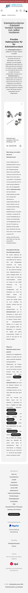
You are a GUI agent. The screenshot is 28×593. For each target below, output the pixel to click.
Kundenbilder (14, 501)
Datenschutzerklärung (14, 493)
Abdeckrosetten (12, 422)
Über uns (14, 474)
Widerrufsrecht (14, 490)
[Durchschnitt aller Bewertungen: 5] (21, 104)
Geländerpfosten (12, 413)
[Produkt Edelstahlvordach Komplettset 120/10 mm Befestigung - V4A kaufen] (20, 146)
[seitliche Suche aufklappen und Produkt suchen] (20, 11)
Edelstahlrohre (11, 410)
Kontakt (14, 479)
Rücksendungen (14, 496)
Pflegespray (17, 377)
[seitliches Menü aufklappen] (17, 11)
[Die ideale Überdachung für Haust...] (14, 119)
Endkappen (10, 419)
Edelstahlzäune (16, 434)
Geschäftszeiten (14, 477)
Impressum (14, 482)
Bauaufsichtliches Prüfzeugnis (14, 507)
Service (14, 546)
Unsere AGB (14, 488)
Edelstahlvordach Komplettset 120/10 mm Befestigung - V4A (12, 140)
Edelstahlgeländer (14, 498)
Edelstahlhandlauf (12, 431)
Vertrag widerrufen (14, 514)
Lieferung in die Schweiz (14, 509)
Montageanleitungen (14, 543)
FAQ (14, 504)
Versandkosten (14, 485)
